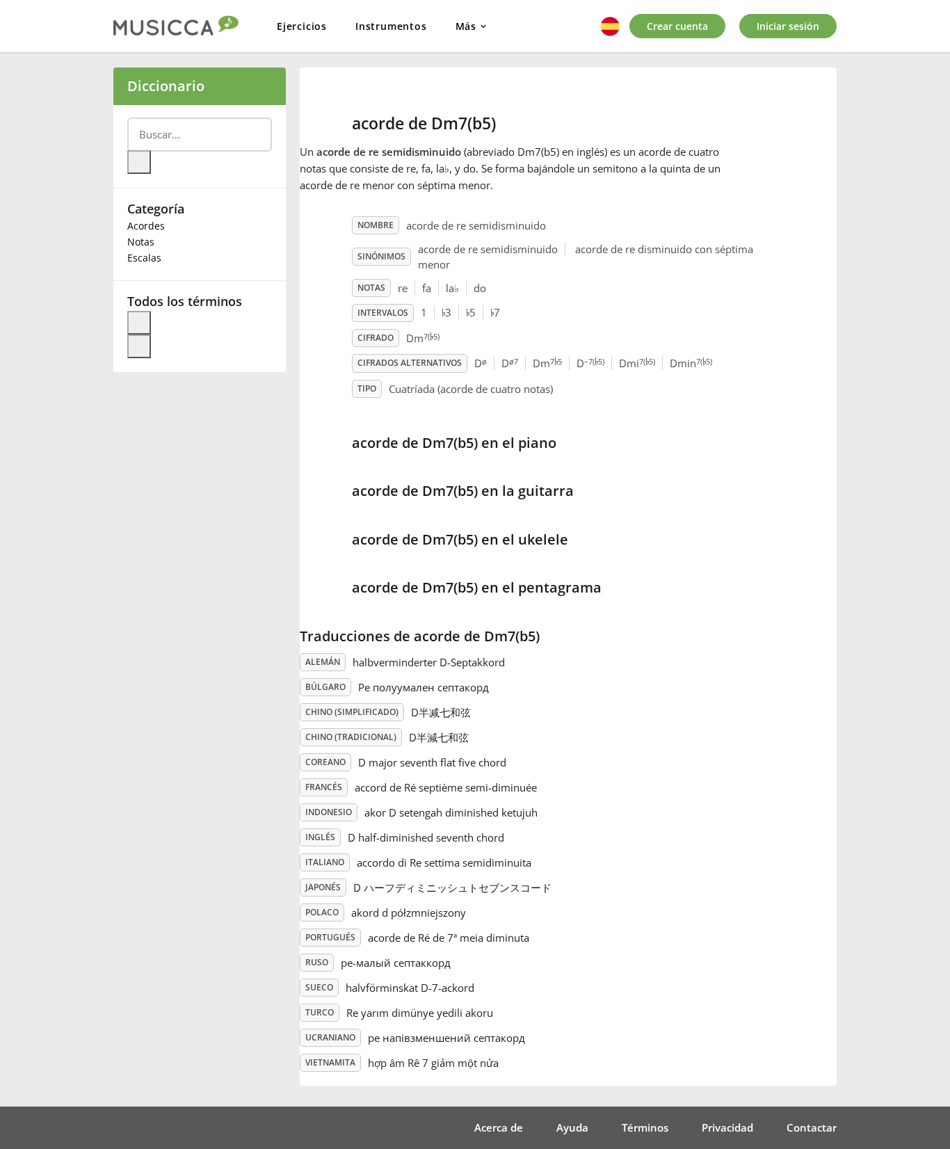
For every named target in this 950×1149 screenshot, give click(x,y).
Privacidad (727, 1127)
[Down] (139, 346)
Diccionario (165, 86)
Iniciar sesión (788, 26)
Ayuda (572, 1127)
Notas (140, 241)
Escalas (144, 257)
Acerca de (498, 1127)
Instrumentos (391, 26)
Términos (645, 1127)
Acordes (146, 225)
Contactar (812, 1127)
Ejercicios (302, 26)
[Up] (139, 323)
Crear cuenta (677, 26)
